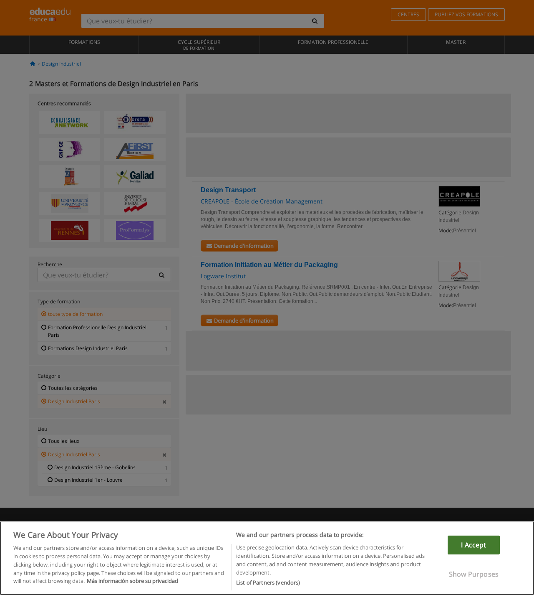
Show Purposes (474, 574)
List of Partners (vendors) (268, 582)
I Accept (473, 544)
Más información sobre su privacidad (132, 581)
